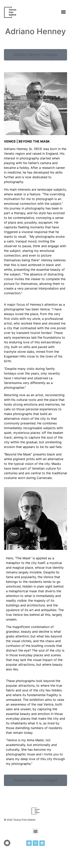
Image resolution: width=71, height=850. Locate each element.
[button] (63, 12)
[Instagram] (35, 843)
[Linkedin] (42, 843)
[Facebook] (29, 843)
